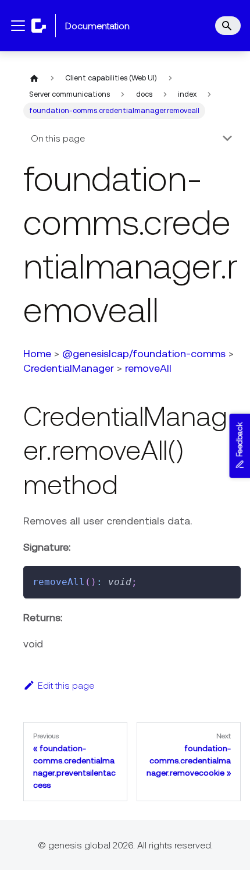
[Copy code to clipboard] (226, 580)
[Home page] (34, 78)
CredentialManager (68, 368)
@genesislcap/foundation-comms (144, 353)
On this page (58, 138)
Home (37, 353)
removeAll (148, 368)
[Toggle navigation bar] (18, 25)
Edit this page (66, 685)
